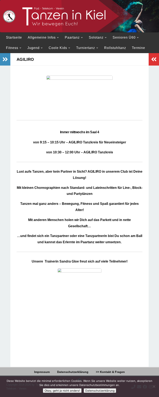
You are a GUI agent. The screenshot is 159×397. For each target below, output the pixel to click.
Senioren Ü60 (124, 37)
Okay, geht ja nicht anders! (62, 390)
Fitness (12, 48)
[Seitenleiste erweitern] (5, 59)
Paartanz (72, 37)
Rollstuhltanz (115, 48)
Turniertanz (85, 48)
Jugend (33, 48)
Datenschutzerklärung (72, 372)
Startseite (14, 37)
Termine (138, 48)
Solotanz (96, 37)
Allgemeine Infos (42, 37)
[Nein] (154, 386)
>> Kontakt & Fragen (110, 372)
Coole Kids (58, 48)
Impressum (42, 372)
